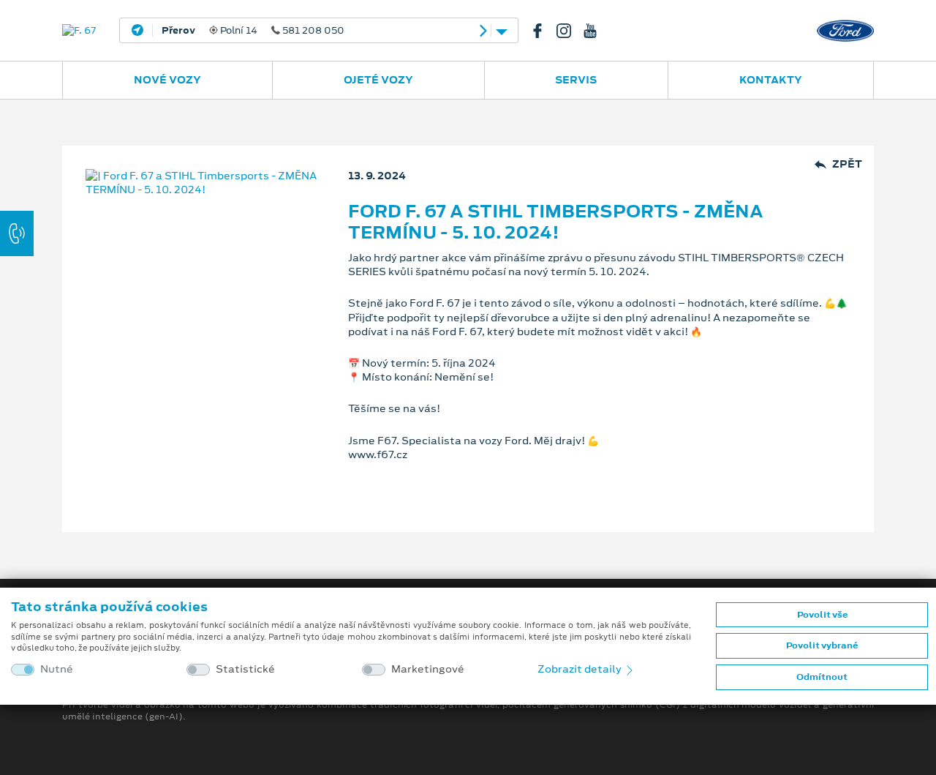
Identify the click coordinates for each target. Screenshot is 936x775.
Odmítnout (822, 677)
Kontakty (770, 79)
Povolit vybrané (822, 645)
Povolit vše (822, 615)
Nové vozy (167, 79)
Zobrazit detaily (580, 669)
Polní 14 (253, 30)
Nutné (56, 669)
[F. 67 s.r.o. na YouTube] (596, 30)
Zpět (847, 164)
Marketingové (427, 669)
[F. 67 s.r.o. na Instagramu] (569, 30)
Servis (576, 79)
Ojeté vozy (378, 79)
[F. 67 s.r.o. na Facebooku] (543, 30)
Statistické (245, 669)
